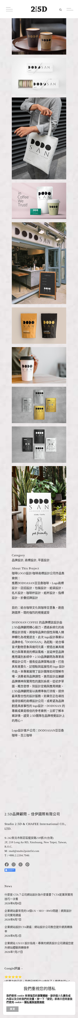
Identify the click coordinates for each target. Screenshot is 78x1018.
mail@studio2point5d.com (24, 851)
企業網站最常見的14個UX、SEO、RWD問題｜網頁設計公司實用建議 (38, 913)
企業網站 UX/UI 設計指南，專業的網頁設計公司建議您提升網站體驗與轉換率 (39, 945)
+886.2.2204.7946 (18, 855)
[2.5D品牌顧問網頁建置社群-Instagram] (13, 864)
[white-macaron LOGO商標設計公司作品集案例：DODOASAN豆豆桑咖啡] (39, 77)
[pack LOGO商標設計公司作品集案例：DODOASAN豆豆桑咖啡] (39, 202)
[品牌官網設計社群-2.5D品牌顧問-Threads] (20, 864)
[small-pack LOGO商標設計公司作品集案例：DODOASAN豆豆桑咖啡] (39, 446)
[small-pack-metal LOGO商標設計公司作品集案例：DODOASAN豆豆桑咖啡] (39, 406)
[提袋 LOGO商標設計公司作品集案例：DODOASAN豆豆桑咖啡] (39, 139)
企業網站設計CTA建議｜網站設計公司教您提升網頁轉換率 (38, 929)
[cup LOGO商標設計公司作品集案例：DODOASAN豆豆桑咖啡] (39, 37)
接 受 (12, 1009)
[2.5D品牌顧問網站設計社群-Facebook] (7, 864)
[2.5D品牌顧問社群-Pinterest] (27, 864)
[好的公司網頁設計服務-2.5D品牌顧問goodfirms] (10, 868)
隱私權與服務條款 (34, 1002)
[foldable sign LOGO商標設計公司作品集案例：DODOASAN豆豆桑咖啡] (39, 508)
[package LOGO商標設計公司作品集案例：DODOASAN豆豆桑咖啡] (39, 327)
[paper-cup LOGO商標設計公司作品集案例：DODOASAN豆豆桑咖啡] (39, 366)
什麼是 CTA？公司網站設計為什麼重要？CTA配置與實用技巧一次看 (39, 896)
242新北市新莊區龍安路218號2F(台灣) (30, 837)
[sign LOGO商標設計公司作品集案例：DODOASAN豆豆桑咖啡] (39, 264)
